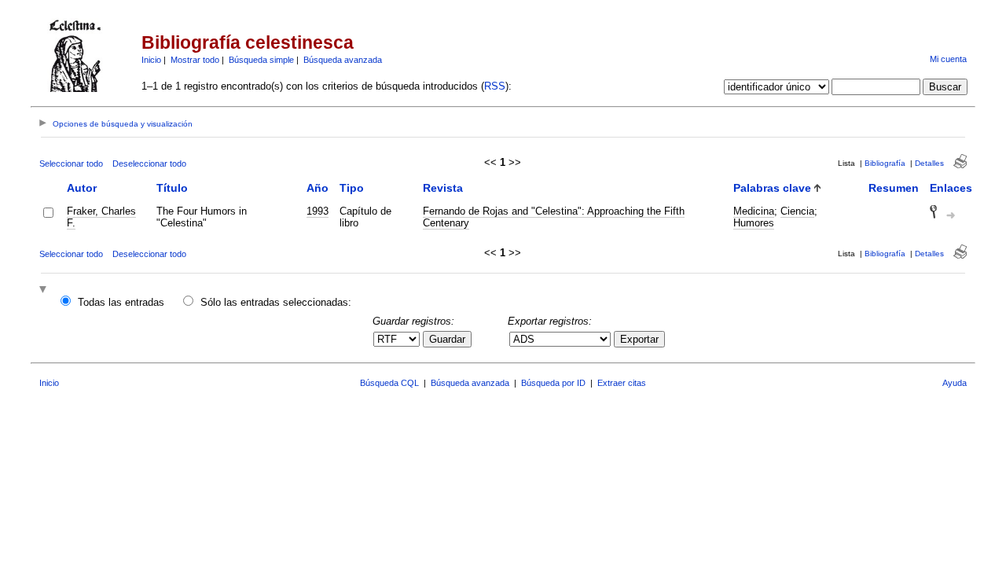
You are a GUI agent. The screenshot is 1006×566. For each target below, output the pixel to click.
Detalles (929, 163)
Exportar (639, 339)
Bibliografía (885, 163)
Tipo (352, 188)
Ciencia (797, 211)
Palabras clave (772, 188)
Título (172, 188)
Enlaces (951, 188)
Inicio (151, 59)
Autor (82, 188)
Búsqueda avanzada (342, 59)
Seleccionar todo (71, 163)
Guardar (447, 339)
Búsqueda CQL (389, 383)
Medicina (753, 211)
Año (318, 188)
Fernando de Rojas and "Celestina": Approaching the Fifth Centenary (554, 217)
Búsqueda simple (261, 59)
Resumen (893, 188)
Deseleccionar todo (149, 163)
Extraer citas (621, 383)
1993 (318, 211)
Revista (443, 188)
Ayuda (954, 383)
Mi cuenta (948, 59)
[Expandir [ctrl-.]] (44, 290)
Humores (753, 223)
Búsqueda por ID (553, 383)
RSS (494, 86)
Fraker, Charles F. (101, 217)
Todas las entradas (121, 302)
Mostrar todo (195, 59)
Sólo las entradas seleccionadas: (275, 302)
